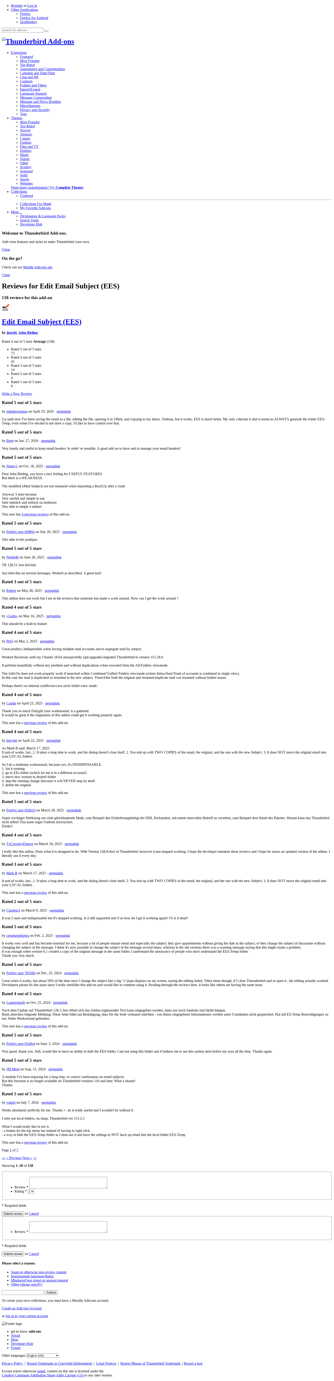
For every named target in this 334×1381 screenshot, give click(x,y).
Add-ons (60, 41)
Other (24, 163)
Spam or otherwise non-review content (38, 1272)
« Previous (14, 1158)
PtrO (9, 641)
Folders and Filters (33, 85)
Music (24, 155)
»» (35, 1158)
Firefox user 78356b (20, 973)
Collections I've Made (35, 204)
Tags (23, 114)
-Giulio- (12, 616)
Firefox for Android (34, 18)
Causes (25, 138)
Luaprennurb (15, 1002)
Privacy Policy (13, 1363)
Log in (32, 5)
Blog (14, 1339)
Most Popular (30, 61)
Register (17, 5)
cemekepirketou (17, 935)
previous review (35, 723)
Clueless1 (13, 910)
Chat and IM (29, 77)
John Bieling (28, 333)
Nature (25, 159)
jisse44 (12, 333)
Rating (21, 1191)
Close (6, 249)
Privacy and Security (35, 110)
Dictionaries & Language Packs (42, 216)
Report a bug (193, 1363)
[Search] (46, 31)
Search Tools (29, 220)
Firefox (25, 14)
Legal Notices (106, 1363)
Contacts (26, 81)
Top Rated (27, 65)
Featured (26, 57)
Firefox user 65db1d (20, 810)
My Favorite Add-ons (35, 208)
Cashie (11, 703)
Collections (19, 191)
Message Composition (36, 97)
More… (16, 212)
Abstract (26, 134)
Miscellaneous (30, 106)
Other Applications (24, 10)
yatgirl (10, 1102)
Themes (16, 118)
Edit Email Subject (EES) (42, 321)
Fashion (25, 142)
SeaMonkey (28, 22)
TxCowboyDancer (19, 844)
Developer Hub (31, 224)
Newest (25, 130)
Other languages (13, 1355)
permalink (64, 411)
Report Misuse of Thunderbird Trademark (150, 1363)
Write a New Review (17, 394)
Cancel (34, 1213)
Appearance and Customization (42, 69)
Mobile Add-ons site (37, 267)
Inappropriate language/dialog (32, 1276)
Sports (24, 179)
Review (21, 1187)
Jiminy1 (12, 466)
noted (41, 1371)
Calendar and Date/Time (37, 73)
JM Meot (12, 1069)
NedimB (12, 557)
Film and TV (29, 147)
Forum (15, 1348)
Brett (9, 441)
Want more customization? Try (47, 187)
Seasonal (26, 171)
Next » (27, 1158)
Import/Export (30, 89)
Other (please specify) (26, 1284)
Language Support (33, 93)
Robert (11, 591)
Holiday (26, 151)
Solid (23, 175)
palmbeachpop (16, 411)
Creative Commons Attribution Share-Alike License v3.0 (43, 1375)
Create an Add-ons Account (22, 1308)
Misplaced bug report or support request (39, 1280)
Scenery (26, 167)
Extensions (19, 53)
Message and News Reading (40, 102)
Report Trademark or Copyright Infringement (60, 1363)
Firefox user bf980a (20, 532)
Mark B (11, 873)
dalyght (11, 740)
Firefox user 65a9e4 (20, 1044)
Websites (26, 183)
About (15, 1335)
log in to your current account (27, 1316)
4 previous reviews (35, 514)
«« (3, 1158)
